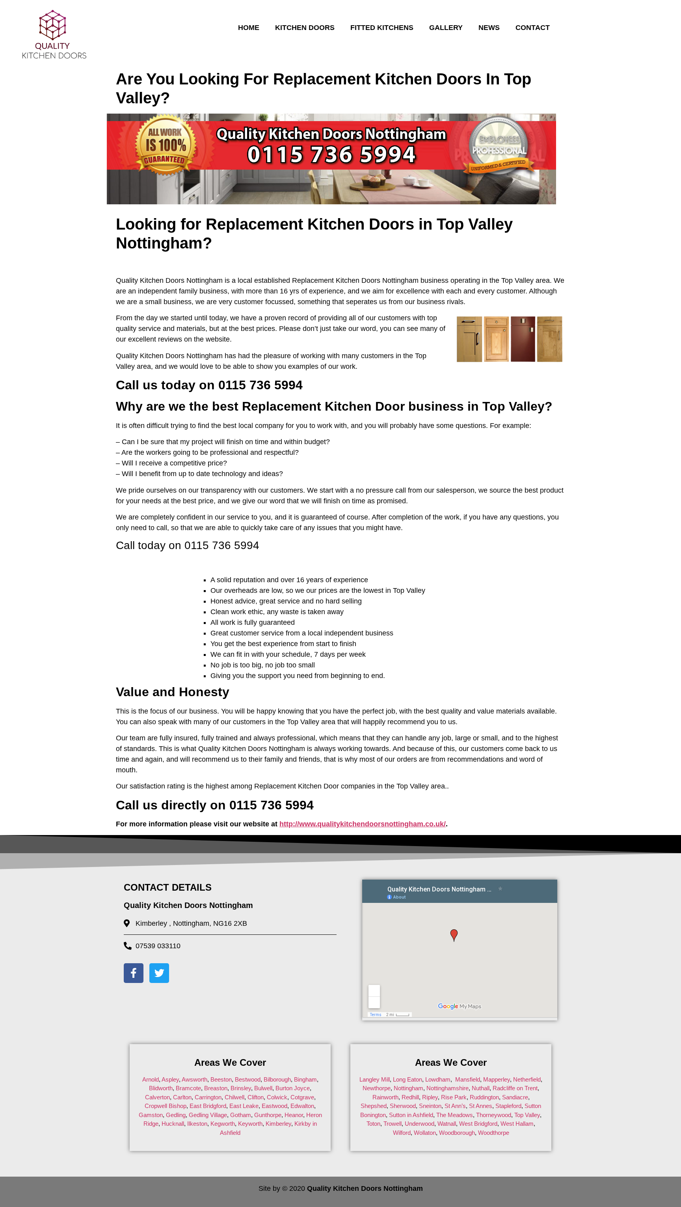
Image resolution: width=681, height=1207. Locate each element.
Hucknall (173, 1123)
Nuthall (480, 1088)
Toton (373, 1123)
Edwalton (302, 1105)
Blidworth (161, 1088)
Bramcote (188, 1088)
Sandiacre (515, 1097)
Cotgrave (302, 1097)
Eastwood (274, 1105)
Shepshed (374, 1105)
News (489, 28)
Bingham (305, 1079)
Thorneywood (493, 1115)
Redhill (410, 1097)
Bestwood (247, 1079)
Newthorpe (377, 1088)
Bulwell (263, 1088)
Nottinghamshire (447, 1088)
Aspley (170, 1079)
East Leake (244, 1105)
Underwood (419, 1123)
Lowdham (437, 1079)
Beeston (221, 1079)
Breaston (215, 1088)
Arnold (150, 1079)
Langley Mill (374, 1079)
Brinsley (241, 1088)
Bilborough (277, 1079)
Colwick (277, 1097)
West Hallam (517, 1123)
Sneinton (430, 1105)
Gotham (240, 1115)
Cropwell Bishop (165, 1105)
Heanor (294, 1115)
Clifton (255, 1097)
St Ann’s (455, 1105)
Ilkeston (197, 1123)
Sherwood (403, 1105)
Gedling (176, 1115)
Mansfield (467, 1079)
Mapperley (496, 1079)
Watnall (446, 1123)
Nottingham (408, 1088)
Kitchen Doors (305, 28)
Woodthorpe (493, 1132)
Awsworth (194, 1079)
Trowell (392, 1123)
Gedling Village (208, 1115)
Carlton (182, 1097)
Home (248, 28)
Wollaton (425, 1132)
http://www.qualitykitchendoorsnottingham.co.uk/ (362, 824)
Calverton (157, 1097)
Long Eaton (406, 1079)
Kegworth (222, 1123)
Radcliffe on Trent (515, 1088)
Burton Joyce (292, 1088)
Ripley (430, 1097)
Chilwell (234, 1097)
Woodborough (457, 1132)
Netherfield (527, 1079)
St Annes (480, 1105)
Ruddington (484, 1097)
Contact (532, 28)
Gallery (446, 28)
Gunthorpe (267, 1115)
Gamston (151, 1115)
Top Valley (527, 1115)
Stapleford (508, 1105)
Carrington (208, 1097)
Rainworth (385, 1097)
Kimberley (278, 1123)
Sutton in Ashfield (411, 1115)
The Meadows (454, 1115)
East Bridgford (208, 1105)
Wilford (402, 1132)
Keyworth (250, 1123)
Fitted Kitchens (381, 28)
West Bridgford (478, 1123)
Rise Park (454, 1097)
